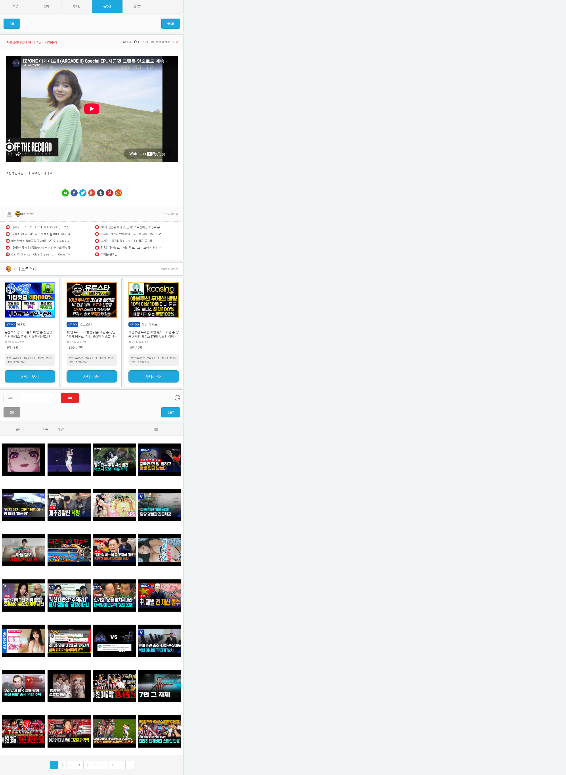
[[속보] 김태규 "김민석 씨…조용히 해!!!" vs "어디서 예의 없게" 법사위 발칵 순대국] (114, 550)
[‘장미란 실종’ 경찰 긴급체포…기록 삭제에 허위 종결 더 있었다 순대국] (159, 504)
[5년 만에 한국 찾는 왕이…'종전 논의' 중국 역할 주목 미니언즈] (23, 686)
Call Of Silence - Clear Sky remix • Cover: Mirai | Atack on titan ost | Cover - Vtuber (42, 254)
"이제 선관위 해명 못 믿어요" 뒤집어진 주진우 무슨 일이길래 (132, 227)
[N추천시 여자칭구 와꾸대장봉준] (69, 459)
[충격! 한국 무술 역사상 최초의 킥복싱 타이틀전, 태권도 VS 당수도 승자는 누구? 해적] (69, 550)
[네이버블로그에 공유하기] (65, 193)
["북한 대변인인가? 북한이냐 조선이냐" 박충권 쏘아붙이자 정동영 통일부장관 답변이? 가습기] (69, 595)
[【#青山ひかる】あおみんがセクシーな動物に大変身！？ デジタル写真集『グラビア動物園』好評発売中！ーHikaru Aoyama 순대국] (159, 550)
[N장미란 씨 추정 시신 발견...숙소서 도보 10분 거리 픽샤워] (114, 459)
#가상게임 (19, 361)
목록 (12, 23)
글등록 (170, 23)
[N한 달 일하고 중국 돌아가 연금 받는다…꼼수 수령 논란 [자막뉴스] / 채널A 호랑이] (159, 459)
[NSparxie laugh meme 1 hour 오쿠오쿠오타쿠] (23, 459)
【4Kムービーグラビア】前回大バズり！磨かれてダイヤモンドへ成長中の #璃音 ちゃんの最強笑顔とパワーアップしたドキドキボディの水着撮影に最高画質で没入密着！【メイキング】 (42, 227)
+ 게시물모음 (171, 213)
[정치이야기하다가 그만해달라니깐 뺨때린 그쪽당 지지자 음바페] (23, 504)
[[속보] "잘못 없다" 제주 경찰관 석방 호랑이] (69, 504)
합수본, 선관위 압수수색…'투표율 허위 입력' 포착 (131, 234)
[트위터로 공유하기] (83, 193)
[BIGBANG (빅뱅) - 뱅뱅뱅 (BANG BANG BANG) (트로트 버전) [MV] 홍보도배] (69, 686)
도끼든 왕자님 (109, 254)
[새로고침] (177, 397)
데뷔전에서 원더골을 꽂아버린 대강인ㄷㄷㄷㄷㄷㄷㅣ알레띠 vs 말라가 (42, 240)
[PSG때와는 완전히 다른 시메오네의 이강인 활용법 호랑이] (159, 686)
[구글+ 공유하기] (92, 193)
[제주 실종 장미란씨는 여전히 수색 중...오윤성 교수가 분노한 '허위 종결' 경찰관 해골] (23, 595)
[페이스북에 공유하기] (74, 193)
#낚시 (41, 357)
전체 (12, 412)
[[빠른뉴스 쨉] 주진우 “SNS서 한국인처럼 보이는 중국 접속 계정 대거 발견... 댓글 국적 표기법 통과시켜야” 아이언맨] (69, 640)
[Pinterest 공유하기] (109, 193)
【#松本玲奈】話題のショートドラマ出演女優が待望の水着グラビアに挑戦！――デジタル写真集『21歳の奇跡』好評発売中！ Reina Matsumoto (42, 247)
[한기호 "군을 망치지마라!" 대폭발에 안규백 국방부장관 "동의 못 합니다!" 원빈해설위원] (114, 595)
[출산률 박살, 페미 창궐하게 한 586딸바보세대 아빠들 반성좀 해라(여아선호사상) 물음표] (23, 550)
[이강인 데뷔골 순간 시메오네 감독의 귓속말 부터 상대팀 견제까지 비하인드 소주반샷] (114, 731)
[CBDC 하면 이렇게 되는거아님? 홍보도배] (159, 595)
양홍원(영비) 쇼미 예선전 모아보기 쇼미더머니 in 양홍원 (132, 247)
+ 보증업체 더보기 (168, 268)
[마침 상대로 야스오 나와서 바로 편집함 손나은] (114, 640)
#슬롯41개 (29, 357)
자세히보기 (30, 376)
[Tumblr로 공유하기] (101, 193)
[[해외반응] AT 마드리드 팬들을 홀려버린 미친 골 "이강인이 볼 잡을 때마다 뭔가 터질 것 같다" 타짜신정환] (159, 731)
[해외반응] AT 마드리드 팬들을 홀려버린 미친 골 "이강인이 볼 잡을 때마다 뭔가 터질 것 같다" (42, 234)
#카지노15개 (14, 357)
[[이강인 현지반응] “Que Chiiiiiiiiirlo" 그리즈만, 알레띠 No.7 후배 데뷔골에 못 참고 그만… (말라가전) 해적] (69, 731)
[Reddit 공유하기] (118, 193)
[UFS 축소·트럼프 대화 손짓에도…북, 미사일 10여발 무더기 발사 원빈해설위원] (159, 640)
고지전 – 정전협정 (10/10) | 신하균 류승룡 (127, 240)
